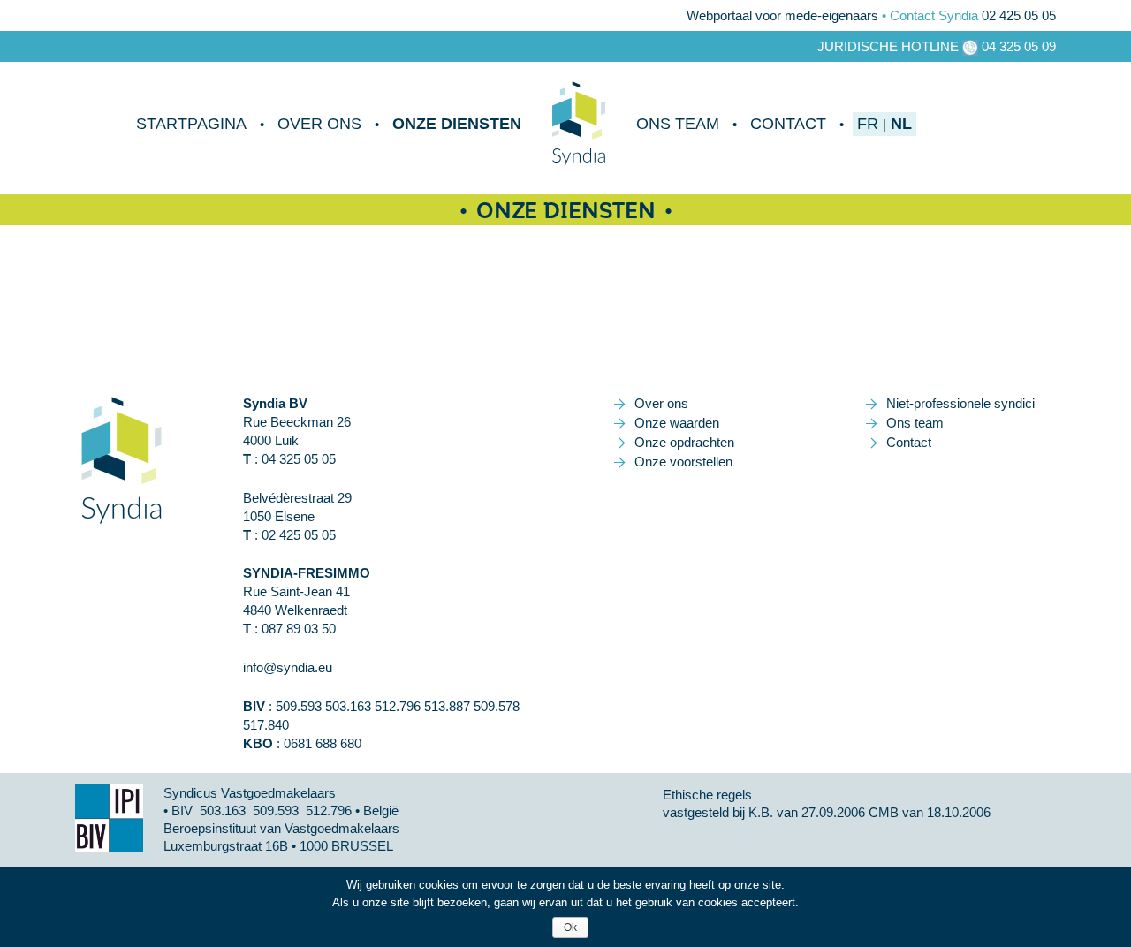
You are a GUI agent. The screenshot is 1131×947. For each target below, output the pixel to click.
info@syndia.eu (287, 667)
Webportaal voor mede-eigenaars (782, 15)
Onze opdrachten (684, 442)
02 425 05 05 (1019, 15)
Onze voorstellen (683, 461)
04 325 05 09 (1019, 46)
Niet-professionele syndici (960, 403)
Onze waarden (676, 422)
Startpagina (191, 124)
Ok (570, 927)
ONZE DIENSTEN (456, 124)
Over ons (319, 124)
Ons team (915, 422)
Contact (788, 124)
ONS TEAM (677, 124)
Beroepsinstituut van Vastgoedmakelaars (281, 828)
